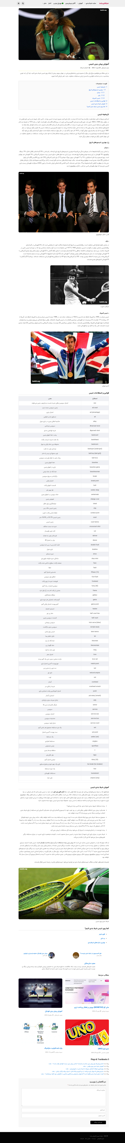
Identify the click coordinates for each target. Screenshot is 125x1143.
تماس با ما (87, 1139)
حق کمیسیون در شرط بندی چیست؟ (91, 954)
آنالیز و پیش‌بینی (70, 3)
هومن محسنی (105, 1053)
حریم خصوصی (100, 1139)
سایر (45, 3)
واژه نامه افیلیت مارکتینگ (53, 1048)
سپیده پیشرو (105, 1011)
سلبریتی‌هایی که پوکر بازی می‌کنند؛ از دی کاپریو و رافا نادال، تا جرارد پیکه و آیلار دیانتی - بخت (77, 1071)
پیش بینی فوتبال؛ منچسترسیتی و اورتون (35, 954)
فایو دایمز (102, 934)
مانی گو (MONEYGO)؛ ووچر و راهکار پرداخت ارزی (91, 1007)
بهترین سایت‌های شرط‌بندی (96, 942)
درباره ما (94, 1139)
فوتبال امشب (57, 3)
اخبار (49, 3)
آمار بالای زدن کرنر (58, 792)
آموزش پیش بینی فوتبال (53, 1011)
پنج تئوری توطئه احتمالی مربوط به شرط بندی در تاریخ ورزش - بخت (84, 1069)
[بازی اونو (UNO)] (87, 1032)
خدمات (82, 1139)
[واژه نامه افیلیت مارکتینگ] (40, 1032)
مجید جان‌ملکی (105, 68)
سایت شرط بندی (91, 3)
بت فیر (103, 938)
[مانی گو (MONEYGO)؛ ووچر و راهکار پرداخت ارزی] (87, 991)
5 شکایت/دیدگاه (84, 68)
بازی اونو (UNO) (103, 1048)
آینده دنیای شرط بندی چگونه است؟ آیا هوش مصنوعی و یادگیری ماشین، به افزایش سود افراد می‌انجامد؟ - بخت (72, 1074)
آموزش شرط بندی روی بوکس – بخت (93, 1066)
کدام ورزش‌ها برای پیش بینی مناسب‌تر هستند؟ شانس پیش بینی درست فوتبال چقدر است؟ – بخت (76, 1064)
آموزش (81, 3)
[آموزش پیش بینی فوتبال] (40, 993)
